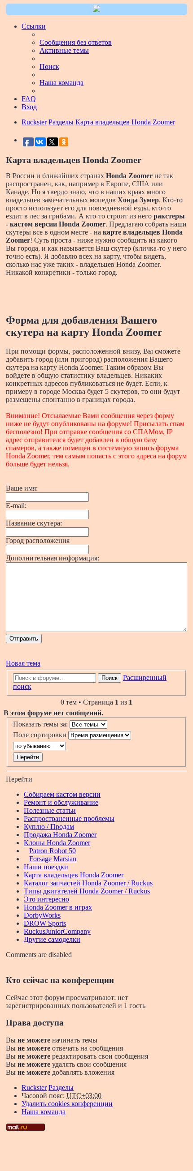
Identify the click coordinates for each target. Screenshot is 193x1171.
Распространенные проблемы (69, 818)
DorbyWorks (42, 915)
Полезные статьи (50, 810)
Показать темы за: (41, 724)
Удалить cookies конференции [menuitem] (67, 1103)
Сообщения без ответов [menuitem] (75, 42)
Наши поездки (46, 867)
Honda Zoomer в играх (58, 907)
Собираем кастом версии (62, 794)
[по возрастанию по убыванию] (96, 746)
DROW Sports (45, 923)
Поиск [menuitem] (49, 66)
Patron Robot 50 (52, 851)
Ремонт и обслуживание (61, 802)
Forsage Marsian (52, 859)
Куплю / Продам (49, 826)
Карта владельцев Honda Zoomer (73, 875)
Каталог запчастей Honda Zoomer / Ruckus (88, 883)
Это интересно (46, 899)
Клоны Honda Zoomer (57, 842)
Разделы (61, 1087)
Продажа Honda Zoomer (60, 834)
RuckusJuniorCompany (57, 931)
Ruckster (34, 1087)
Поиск (109, 678)
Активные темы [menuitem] (64, 50)
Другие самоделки (52, 939)
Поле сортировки (40, 735)
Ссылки (34, 26)
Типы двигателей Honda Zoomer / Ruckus (87, 891)
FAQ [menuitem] (29, 99)
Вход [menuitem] (29, 107)
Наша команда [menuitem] (61, 82)
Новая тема (23, 663)
